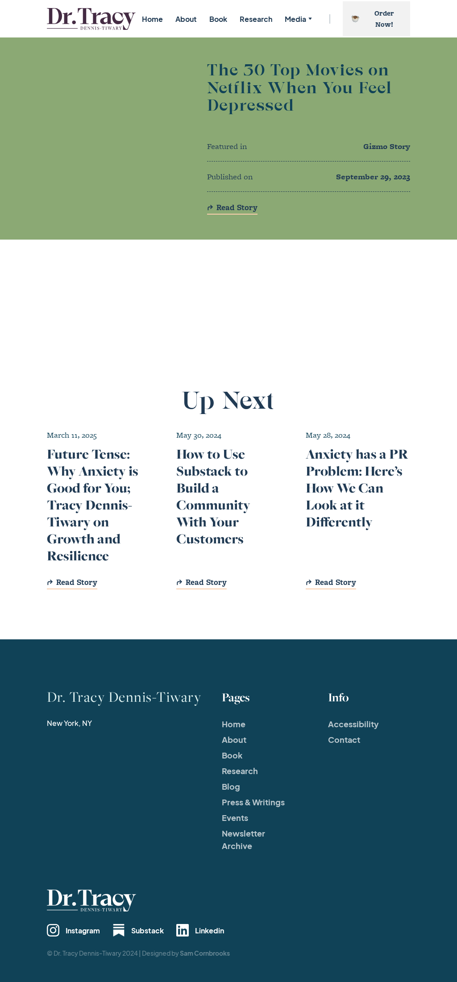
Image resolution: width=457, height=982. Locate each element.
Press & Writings (253, 802)
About (186, 19)
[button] (298, 19)
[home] (91, 19)
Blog (231, 786)
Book (218, 19)
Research (256, 19)
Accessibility (353, 724)
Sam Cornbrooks (205, 953)
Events (235, 817)
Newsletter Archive (243, 839)
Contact (344, 739)
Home (152, 19)
